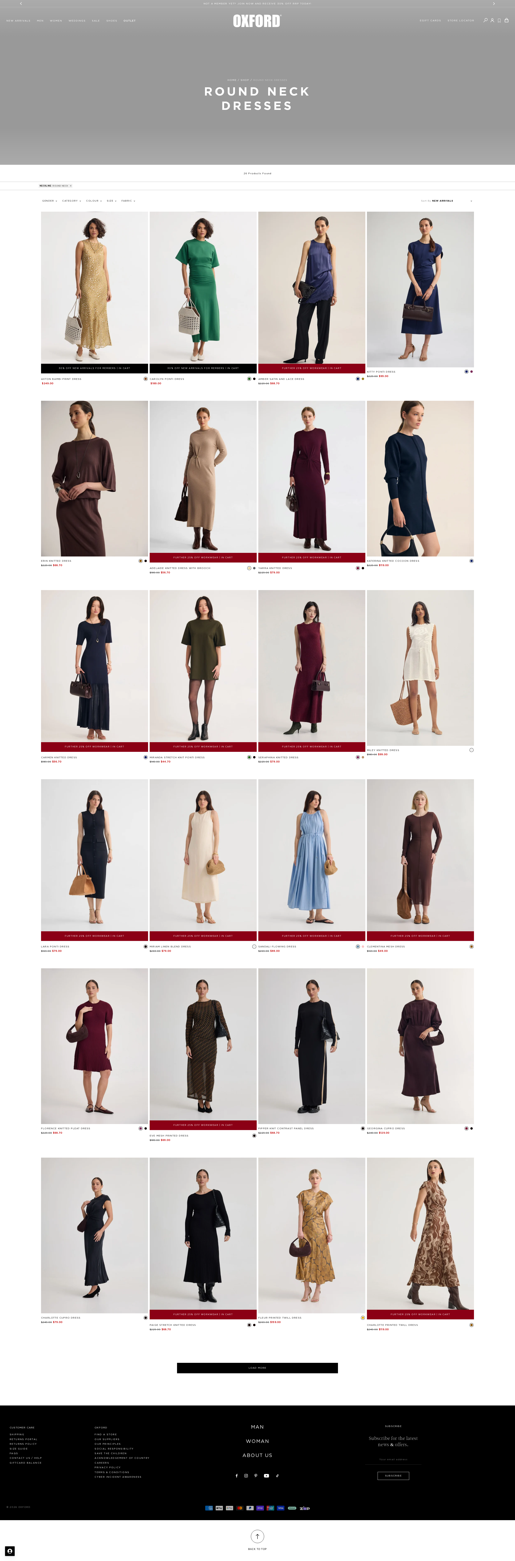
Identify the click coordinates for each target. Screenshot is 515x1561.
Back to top (257, 1549)
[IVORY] (471, 750)
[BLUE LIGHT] (358, 946)
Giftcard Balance (26, 1463)
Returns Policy (23, 1444)
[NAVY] (358, 379)
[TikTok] (277, 1475)
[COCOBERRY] (358, 568)
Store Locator (461, 20)
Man (257, 1427)
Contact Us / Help (26, 1458)
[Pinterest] (255, 1475)
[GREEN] (249, 379)
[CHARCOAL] (254, 568)
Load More (258, 1368)
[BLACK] (254, 379)
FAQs (14, 1453)
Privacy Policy (108, 1467)
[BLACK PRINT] (254, 1136)
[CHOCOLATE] (140, 561)
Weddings (77, 21)
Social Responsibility (114, 1449)
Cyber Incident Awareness (118, 1477)
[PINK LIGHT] (363, 946)
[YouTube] (266, 1475)
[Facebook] (237, 1475)
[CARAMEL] (145, 379)
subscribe (393, 1475)
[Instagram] (246, 1475)
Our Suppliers (107, 1439)
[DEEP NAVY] (471, 561)
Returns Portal (24, 1439)
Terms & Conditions (112, 1472)
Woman (257, 1441)
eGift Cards (430, 20)
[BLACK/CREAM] (254, 1325)
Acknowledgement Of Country (122, 1458)
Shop (245, 80)
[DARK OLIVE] (249, 757)
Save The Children (111, 1453)
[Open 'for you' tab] (10, 1551)
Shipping (17, 1434)
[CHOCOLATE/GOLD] (363, 1318)
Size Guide (19, 1449)
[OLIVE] (363, 379)
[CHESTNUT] (363, 757)
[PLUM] (471, 371)
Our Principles (108, 1444)
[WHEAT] (249, 568)
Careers (102, 1463)
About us (257, 1455)
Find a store (106, 1434)
